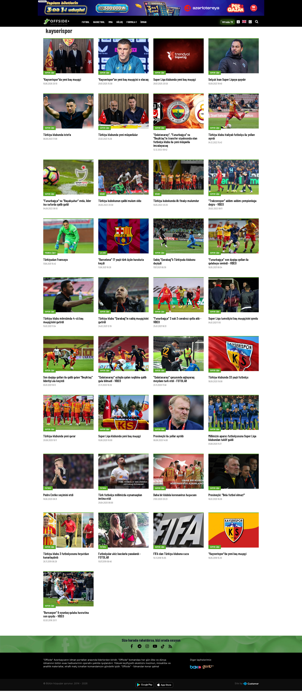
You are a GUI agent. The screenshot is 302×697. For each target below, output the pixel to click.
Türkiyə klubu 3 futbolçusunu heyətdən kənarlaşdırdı (66, 555)
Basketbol (99, 22)
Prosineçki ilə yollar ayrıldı (168, 436)
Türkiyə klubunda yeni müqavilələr (118, 135)
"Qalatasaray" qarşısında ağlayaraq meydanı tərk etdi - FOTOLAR (173, 379)
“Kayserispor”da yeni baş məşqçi (62, 79)
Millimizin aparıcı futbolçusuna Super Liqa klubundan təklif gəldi (232, 438)
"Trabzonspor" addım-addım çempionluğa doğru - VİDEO (232, 202)
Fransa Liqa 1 (50, 253)
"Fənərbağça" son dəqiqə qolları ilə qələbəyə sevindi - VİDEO (228, 261)
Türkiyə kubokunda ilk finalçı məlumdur (176, 201)
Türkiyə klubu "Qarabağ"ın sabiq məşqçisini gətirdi (123, 320)
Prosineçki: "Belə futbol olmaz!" (226, 495)
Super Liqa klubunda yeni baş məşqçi (174, 79)
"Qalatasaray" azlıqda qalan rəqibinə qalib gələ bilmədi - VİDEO (122, 379)
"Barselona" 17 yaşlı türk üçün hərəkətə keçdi (121, 261)
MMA (111, 22)
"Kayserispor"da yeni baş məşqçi (227, 554)
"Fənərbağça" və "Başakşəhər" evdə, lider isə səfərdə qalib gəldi (67, 202)
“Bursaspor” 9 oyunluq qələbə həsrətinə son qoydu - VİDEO (66, 614)
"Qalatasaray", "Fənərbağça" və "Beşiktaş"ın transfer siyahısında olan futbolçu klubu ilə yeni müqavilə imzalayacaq (175, 140)
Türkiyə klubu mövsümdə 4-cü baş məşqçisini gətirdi (63, 320)
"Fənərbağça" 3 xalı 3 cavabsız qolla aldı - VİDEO (177, 320)
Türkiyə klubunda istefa (57, 135)
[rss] (170, 646)
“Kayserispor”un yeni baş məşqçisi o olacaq (123, 79)
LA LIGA (103, 253)
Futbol (85, 22)
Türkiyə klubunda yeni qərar (59, 436)
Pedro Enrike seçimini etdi (58, 495)
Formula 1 (131, 22)
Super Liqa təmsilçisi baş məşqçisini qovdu (233, 318)
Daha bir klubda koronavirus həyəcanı (174, 495)
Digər (102, 194)
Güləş (119, 22)
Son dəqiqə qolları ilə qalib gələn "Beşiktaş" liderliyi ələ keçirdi (68, 379)
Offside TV (227, 22)
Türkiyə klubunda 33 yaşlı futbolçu (228, 377)
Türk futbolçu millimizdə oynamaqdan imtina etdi (120, 496)
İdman (143, 22)
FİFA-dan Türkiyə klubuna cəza (171, 554)
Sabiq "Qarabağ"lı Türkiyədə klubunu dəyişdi (174, 261)
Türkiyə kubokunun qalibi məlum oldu (119, 201)
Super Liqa (49, 72)
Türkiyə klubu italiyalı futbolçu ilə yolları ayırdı (231, 136)
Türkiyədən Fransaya (55, 259)
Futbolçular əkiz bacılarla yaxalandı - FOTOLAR (119, 555)
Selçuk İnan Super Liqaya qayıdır (227, 79)
